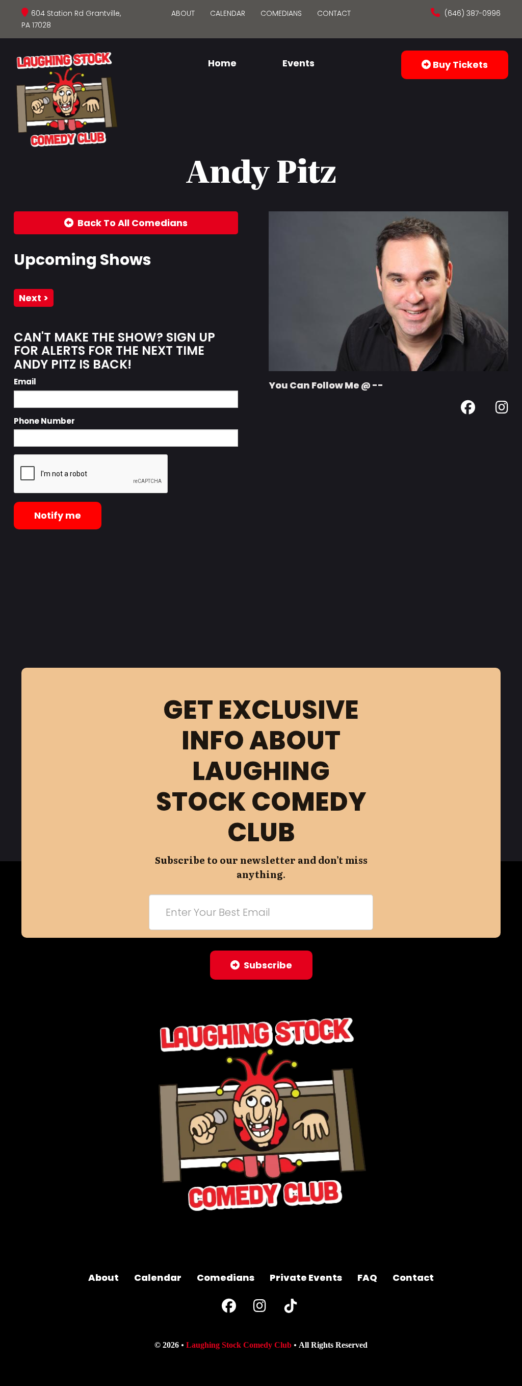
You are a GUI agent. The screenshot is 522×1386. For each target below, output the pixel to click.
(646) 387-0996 (471, 13)
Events (298, 63)
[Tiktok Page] (290, 1308)
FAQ (367, 1277)
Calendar (227, 13)
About (183, 13)
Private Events (306, 1277)
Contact (334, 13)
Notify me (57, 515)
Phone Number (44, 421)
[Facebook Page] (468, 409)
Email (25, 381)
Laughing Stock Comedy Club (239, 1345)
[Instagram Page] (501, 409)
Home (222, 63)
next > (33, 297)
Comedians (281, 13)
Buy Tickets (459, 64)
